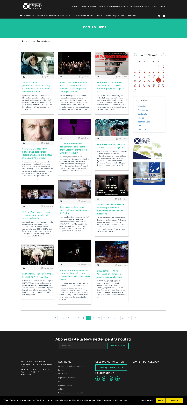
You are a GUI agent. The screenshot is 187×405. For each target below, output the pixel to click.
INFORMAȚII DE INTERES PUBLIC (116, 6)
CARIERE (162, 6)
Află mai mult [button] (121, 400)
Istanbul (27, 16)
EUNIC (97, 16)
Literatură (142, 106)
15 (63, 318)
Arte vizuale (143, 110)
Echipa (60, 370)
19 (83, 318)
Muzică (141, 118)
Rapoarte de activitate (66, 378)
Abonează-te (118, 345)
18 (78, 318)
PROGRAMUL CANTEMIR (58, 16)
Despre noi (92, 6)
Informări (132, 16)
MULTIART (142, 130)
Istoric (60, 381)
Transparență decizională (139, 6)
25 (114, 318)
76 (123, 318)
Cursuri (84, 6)
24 (109, 318)
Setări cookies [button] (147, 400)
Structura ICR (63, 374)
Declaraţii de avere (65, 385)
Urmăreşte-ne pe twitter (111, 368)
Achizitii (61, 389)
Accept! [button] (174, 400)
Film (139, 126)
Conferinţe (142, 114)
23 (104, 318)
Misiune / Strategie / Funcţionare (71, 366)
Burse (123, 16)
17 (73, 318)
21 (94, 318)
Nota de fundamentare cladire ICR (71, 393)
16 (68, 318)
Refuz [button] (160, 400)
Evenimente (40, 16)
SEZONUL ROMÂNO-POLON (82, 16)
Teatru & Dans (144, 122)
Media (101, 6)
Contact (155, 6)
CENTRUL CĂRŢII (110, 16)
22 (99, 318)
